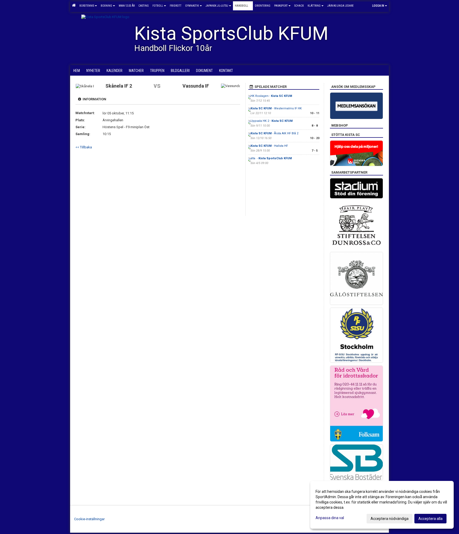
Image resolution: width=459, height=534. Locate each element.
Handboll (241, 5)
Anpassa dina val (330, 518)
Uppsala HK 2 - (271, 121)
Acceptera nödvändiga (390, 518)
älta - (271, 158)
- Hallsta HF (269, 146)
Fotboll (157, 5)
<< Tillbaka (83, 147)
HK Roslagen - (271, 96)
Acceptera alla (430, 518)
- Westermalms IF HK (276, 108)
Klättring (314, 5)
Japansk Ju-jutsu (217, 5)
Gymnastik (192, 5)
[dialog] (382, 505)
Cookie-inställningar (89, 519)
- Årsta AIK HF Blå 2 (274, 133)
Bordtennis (86, 5)
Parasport (281, 5)
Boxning (106, 5)
